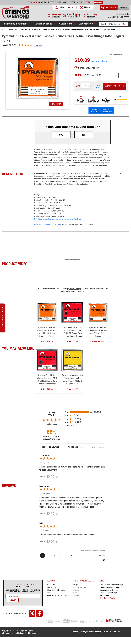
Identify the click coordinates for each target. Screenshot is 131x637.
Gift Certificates (79, 587)
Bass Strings (105, 595)
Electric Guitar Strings (108, 593)
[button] (64, 7)
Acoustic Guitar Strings (109, 590)
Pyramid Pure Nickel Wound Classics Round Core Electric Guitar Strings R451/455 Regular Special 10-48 (47, 332)
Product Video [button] (18, 263)
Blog (75, 593)
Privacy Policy (86, 632)
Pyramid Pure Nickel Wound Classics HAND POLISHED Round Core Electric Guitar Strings (47, 379)
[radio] (85, 412)
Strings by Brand (43, 23)
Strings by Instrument (15, 23)
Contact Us (51, 587)
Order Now (98, 2)
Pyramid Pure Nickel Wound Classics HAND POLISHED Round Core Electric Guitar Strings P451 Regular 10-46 (72, 332)
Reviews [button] (18, 485)
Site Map (97, 632)
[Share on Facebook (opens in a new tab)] (48, 477)
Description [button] (18, 173)
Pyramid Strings (40, 181)
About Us (51, 585)
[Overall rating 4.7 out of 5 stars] (25, 46)
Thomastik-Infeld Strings (110, 587)
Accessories (86, 23)
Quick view (47, 310)
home (75, 632)
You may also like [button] (18, 347)
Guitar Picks (65, 23)
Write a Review (97, 448)
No (83, 134)
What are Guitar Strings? (57, 595)
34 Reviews (38, 46)
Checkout (123, 8)
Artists (76, 595)
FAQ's (75, 585)
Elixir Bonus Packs (107, 598)
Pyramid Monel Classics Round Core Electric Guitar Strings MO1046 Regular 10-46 (72, 379)
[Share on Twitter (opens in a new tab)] (52, 477)
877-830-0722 (117, 17)
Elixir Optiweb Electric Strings (111, 585)
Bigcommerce (33, 633)
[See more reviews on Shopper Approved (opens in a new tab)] (56, 477)
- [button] (120, 173)
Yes (61, 134)
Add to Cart (47, 315)
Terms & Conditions (111, 632)
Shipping (76, 590)
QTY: (78, 86)
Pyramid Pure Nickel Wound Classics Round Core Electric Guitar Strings (98, 331)
